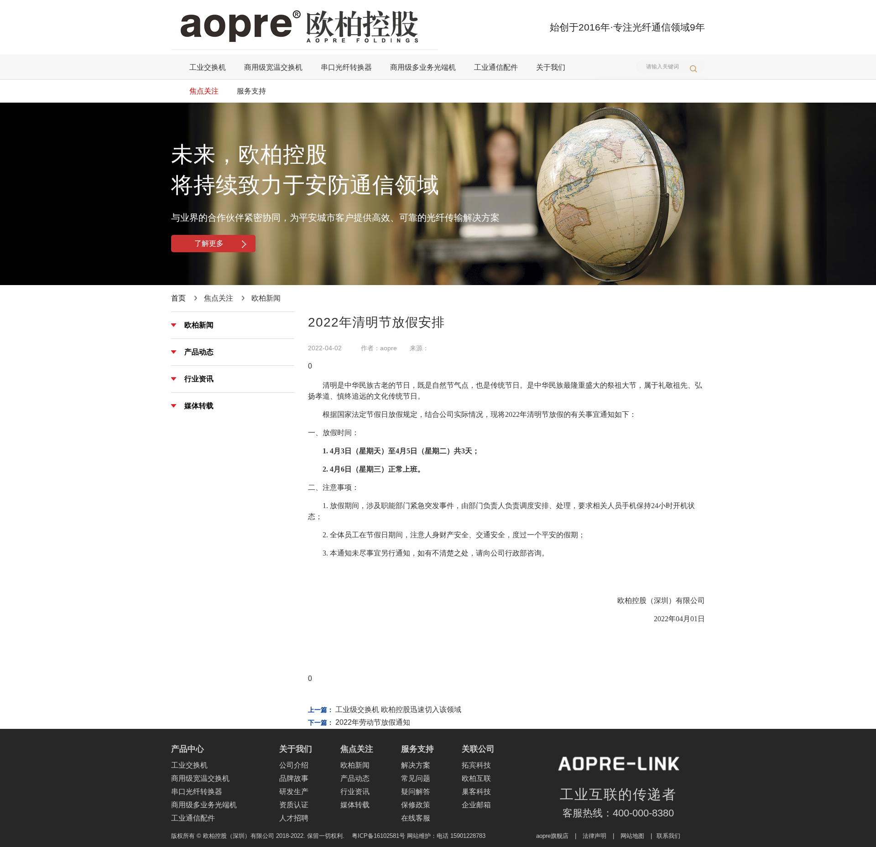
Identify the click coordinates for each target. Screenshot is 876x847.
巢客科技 (476, 791)
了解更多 (209, 243)
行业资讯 (199, 379)
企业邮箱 (476, 805)
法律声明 (594, 835)
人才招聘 (293, 818)
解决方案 (415, 765)
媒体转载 (199, 406)
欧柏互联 (476, 778)
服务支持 (251, 91)
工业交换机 (207, 67)
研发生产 (293, 791)
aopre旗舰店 (552, 835)
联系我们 (668, 835)
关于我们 (550, 67)
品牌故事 (293, 778)
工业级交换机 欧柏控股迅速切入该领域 (398, 709)
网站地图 (632, 835)
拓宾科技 (476, 765)
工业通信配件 (496, 67)
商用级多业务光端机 (423, 67)
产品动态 (199, 352)
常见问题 (415, 778)
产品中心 (187, 748)
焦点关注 (204, 91)
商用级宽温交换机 (273, 67)
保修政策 (415, 805)
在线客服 (415, 818)
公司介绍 (293, 765)
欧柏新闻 (199, 325)
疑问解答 (415, 791)
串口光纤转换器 (346, 67)
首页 (178, 298)
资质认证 (293, 805)
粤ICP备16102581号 (378, 835)
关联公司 (478, 748)
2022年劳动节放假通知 (372, 722)
